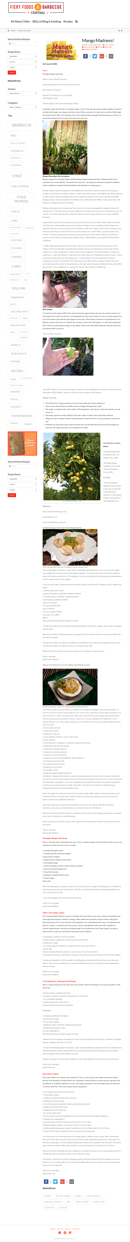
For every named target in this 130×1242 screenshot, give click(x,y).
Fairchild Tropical (53, 1202)
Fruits (99, 47)
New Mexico (19, 353)
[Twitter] (65, 1232)
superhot (15, 407)
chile (17, 176)
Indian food (18, 325)
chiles (15, 211)
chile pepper (20, 186)
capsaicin (17, 151)
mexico (16, 344)
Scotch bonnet (26, 378)
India (25, 318)
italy (12, 332)
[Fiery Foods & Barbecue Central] (36, 8)
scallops (63, 1208)
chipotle (29, 228)
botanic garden (63, 1196)
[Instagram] (70, 1232)
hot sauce (14, 318)
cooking (16, 248)
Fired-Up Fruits (89, 47)
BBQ (13, 135)
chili (14, 220)
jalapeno (24, 332)
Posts (13, 30)
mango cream (82, 1202)
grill (26, 280)
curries (16, 256)
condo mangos (93, 1196)
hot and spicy (20, 311)
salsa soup (49, 1208)
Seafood (108, 47)
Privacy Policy (64, 1229)
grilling (18, 288)
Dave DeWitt (15, 274)
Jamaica (24, 337)
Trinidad (14, 423)
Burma (78, 1196)
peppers (15, 361)
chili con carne (15, 227)
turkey (28, 424)
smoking (15, 392)
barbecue (22, 125)
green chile (14, 280)
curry (16, 266)
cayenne (16, 165)
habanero (17, 297)
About (53, 1229)
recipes (17, 371)
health (13, 304)
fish (27, 273)
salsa (13, 379)
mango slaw (98, 1202)
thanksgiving (21, 415)
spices (14, 399)
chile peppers (21, 199)
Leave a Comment (91, 49)
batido (48, 1196)
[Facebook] (60, 1232)
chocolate (14, 234)
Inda (69, 1202)
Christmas (16, 240)
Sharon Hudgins (16, 385)
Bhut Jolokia (17, 143)
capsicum (15, 158)
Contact (76, 1229)
